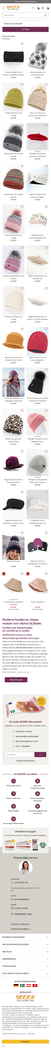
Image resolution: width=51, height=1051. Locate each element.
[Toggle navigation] (3, 8)
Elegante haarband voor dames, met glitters (37, 195)
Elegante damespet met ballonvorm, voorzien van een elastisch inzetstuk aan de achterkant (13, 521)
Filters (27, 29)
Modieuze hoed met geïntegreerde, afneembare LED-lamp (37, 562)
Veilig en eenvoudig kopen (15, 944)
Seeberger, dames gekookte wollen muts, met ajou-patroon (37, 481)
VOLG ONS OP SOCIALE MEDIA (15, 973)
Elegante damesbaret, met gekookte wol (37, 277)
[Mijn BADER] (33, 8)
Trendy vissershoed (37, 602)
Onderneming (9, 959)
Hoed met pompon (13, 561)
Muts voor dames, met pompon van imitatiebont (37, 114)
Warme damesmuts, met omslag (13, 236)
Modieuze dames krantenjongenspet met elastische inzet (37, 236)
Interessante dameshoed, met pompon (13, 277)
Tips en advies (9, 966)
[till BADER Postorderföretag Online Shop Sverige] (22, 985)
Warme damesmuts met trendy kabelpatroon (37, 358)
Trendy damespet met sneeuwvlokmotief (37, 73)
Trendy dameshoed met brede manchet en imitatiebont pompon (37, 399)
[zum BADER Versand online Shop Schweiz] (34, 985)
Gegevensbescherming (25, 760)
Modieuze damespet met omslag (13, 318)
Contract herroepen (20, 929)
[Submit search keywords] (45, 15)
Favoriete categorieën (13, 937)
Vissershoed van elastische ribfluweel (13, 603)
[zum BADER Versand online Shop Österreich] (28, 985)
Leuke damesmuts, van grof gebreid (13, 154)
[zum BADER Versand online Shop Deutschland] (16, 985)
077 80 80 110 (21, 882)
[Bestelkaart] (43, 8)
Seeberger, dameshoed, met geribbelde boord (37, 440)
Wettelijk (7, 952)
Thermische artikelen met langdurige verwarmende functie (13, 399)
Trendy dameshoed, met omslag (13, 114)
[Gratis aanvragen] (40, 754)
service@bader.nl (21, 899)
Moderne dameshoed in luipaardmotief (13, 440)
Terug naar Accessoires (13, 23)
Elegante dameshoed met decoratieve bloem (13, 480)
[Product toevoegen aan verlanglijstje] (22, 43)
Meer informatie (16, 680)
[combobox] (25, 15)
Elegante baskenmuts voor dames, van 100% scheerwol (37, 318)
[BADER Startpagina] (13, 8)
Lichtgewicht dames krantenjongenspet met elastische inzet (37, 521)
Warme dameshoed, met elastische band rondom (13, 358)
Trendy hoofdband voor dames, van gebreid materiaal (13, 73)
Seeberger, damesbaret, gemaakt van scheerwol (37, 154)
